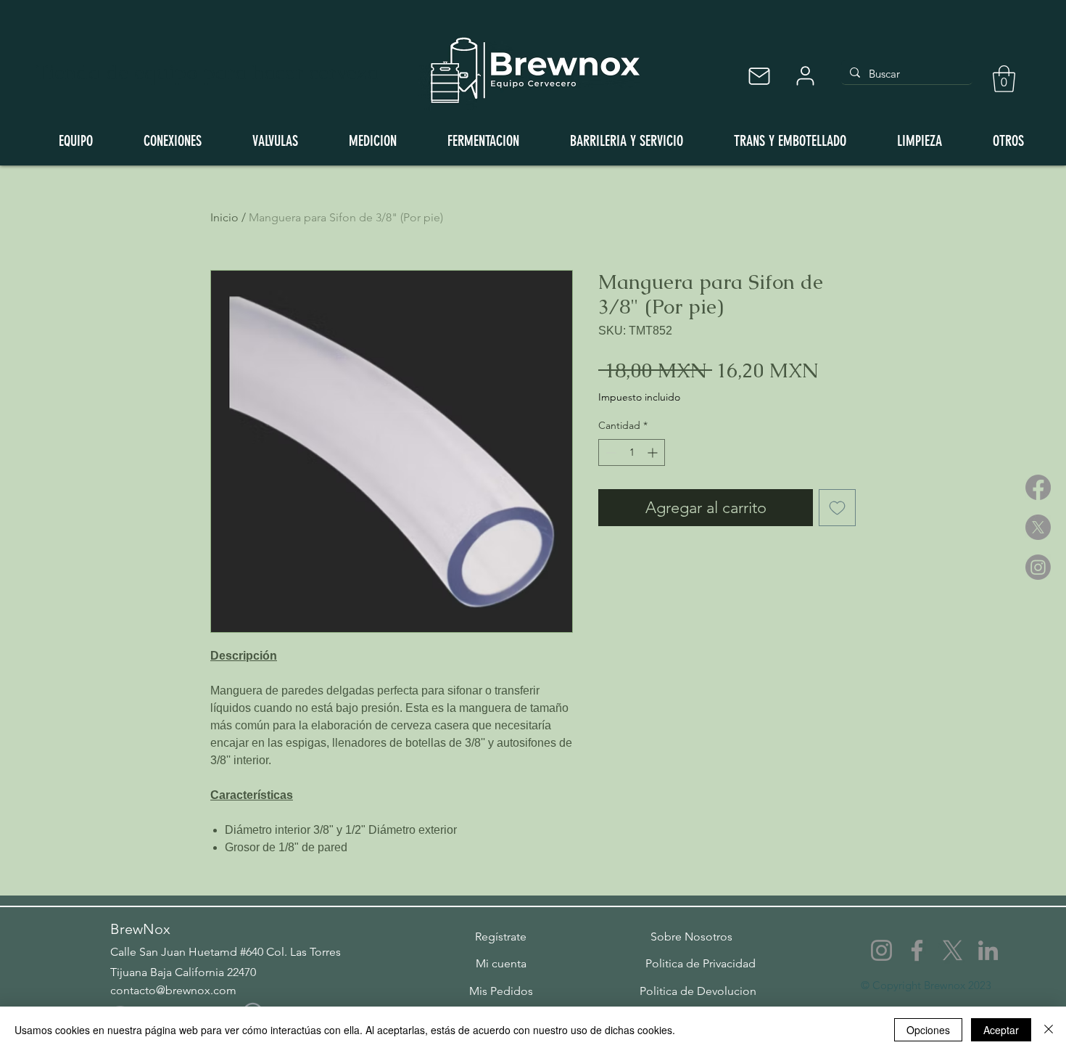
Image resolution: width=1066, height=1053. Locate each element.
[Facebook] (1038, 487)
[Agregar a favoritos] (837, 507)
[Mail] (759, 75)
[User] (804, 75)
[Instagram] (1038, 567)
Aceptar (1001, 1030)
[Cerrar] (1048, 1029)
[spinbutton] (632, 452)
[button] (1004, 78)
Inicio (224, 217)
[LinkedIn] (988, 950)
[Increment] (654, 452)
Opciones (928, 1030)
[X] (1038, 527)
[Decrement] (609, 452)
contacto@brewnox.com (173, 990)
